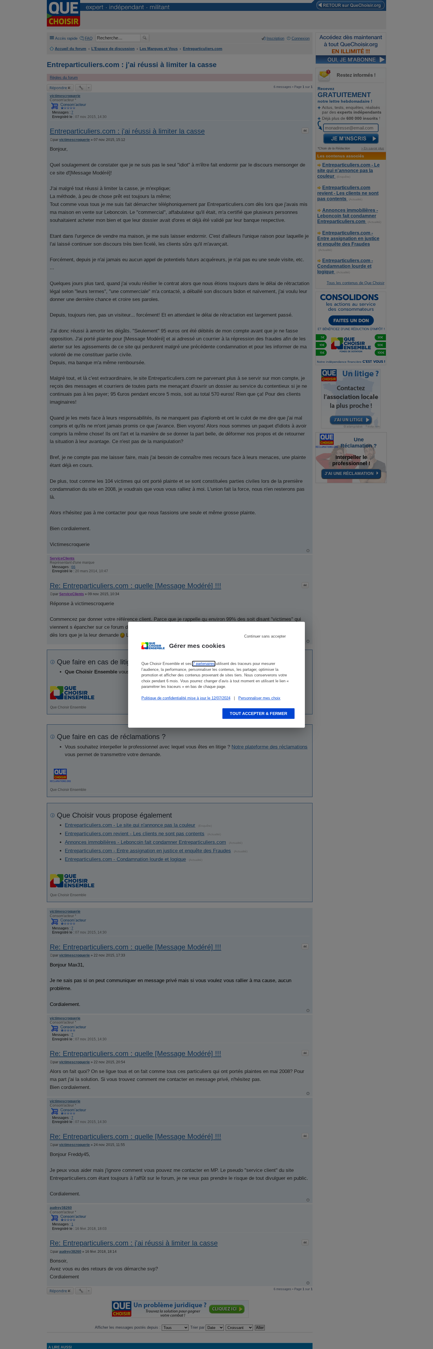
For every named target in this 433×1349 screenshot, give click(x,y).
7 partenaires (204, 663)
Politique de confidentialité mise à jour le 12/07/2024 (185, 698)
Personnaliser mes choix (259, 698)
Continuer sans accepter (265, 636)
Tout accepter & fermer (258, 713)
